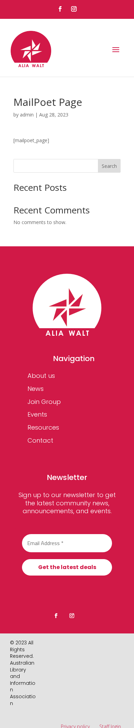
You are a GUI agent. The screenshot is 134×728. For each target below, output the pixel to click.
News (35, 388)
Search (109, 166)
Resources (43, 427)
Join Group (44, 401)
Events (37, 414)
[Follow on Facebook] (60, 8)
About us (41, 375)
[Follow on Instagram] (73, 8)
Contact (40, 440)
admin (27, 114)
